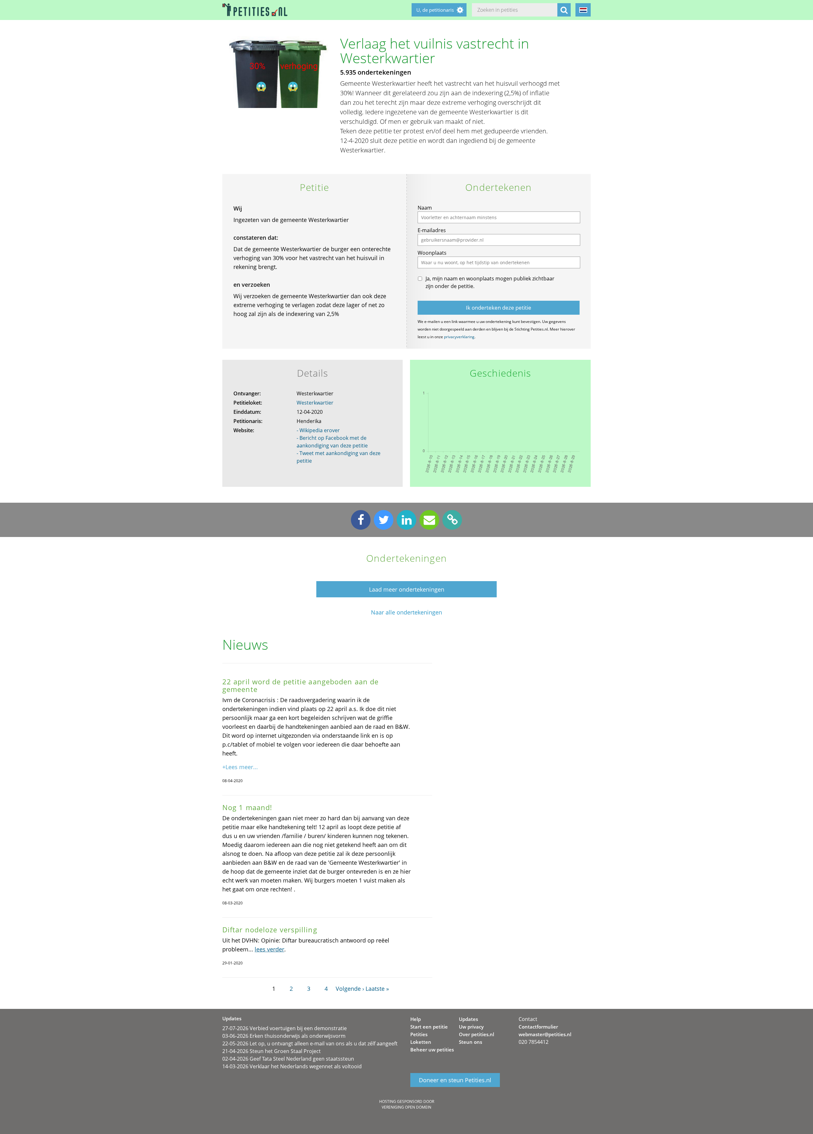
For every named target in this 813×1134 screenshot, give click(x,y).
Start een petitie (429, 1026)
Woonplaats (432, 252)
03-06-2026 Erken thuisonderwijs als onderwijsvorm (284, 1035)
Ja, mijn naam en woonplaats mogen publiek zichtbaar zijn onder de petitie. (490, 282)
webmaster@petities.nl (545, 1034)
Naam (425, 207)
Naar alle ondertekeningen (406, 612)
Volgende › (350, 988)
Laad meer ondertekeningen (406, 589)
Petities (418, 1034)
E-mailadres (432, 230)
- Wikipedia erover (318, 430)
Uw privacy (471, 1026)
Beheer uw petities (432, 1049)
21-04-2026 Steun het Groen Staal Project (271, 1051)
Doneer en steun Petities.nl (455, 1080)
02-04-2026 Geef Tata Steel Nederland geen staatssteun (288, 1058)
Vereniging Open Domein (406, 1107)
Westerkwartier (315, 402)
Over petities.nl (476, 1034)
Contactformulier (538, 1026)
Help (415, 1019)
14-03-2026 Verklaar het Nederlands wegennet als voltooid (292, 1066)
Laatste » (377, 988)
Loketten (420, 1042)
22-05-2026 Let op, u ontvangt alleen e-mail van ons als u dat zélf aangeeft (310, 1043)
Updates (468, 1019)
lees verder (269, 949)
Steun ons (470, 1042)
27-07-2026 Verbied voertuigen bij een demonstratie (284, 1028)
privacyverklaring (459, 336)
